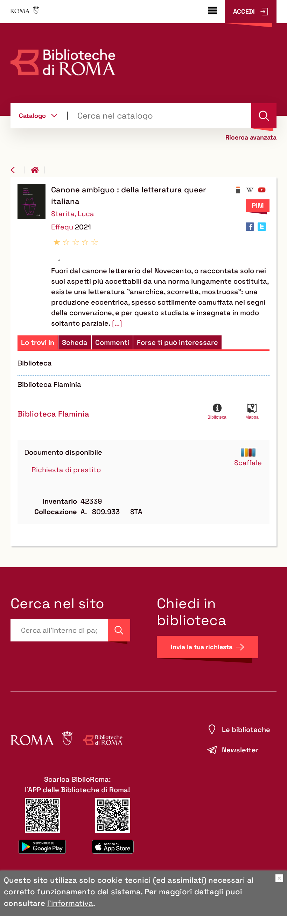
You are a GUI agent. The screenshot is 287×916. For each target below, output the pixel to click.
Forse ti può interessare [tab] (177, 342)
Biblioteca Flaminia (53, 414)
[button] (238, 190)
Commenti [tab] (112, 342)
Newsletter (240, 749)
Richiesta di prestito (66, 469)
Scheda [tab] (75, 342)
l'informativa (70, 903)
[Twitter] (262, 226)
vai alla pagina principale (38, 169)
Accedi (244, 11)
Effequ (63, 227)
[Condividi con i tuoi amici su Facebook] (250, 226)
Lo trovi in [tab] (37, 342)
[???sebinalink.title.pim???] (258, 205)
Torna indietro (17, 169)
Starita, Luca (72, 213)
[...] (117, 323)
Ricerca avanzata (250, 137)
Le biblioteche (246, 729)
